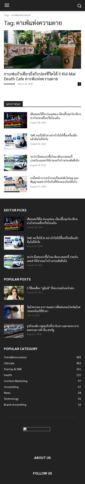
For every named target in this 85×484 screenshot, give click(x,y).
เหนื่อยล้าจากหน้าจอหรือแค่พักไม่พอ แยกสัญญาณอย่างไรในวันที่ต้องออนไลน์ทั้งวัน (54, 180)
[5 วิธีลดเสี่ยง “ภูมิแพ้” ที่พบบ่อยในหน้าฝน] (14, 293)
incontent (9, 83)
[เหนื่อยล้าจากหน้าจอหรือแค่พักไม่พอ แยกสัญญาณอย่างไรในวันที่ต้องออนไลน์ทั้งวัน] (15, 184)
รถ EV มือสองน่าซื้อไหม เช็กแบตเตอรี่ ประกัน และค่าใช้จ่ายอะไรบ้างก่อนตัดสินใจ (54, 158)
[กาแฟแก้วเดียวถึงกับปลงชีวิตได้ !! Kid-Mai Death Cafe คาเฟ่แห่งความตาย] (42, 49)
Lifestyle (9, 67)
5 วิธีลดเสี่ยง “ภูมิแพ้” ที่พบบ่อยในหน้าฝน (50, 288)
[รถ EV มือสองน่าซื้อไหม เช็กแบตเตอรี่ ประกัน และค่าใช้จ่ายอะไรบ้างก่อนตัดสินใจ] (15, 163)
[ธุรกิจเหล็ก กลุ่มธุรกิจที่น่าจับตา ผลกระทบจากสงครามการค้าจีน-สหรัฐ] (14, 331)
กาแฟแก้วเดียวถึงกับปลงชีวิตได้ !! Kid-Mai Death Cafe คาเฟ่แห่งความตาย (40, 76)
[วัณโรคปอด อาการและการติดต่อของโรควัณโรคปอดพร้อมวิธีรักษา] (14, 312)
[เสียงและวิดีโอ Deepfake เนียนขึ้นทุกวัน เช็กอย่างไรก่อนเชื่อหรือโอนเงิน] (15, 120)
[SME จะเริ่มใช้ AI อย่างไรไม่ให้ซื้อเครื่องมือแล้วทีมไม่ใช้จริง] (15, 141)
